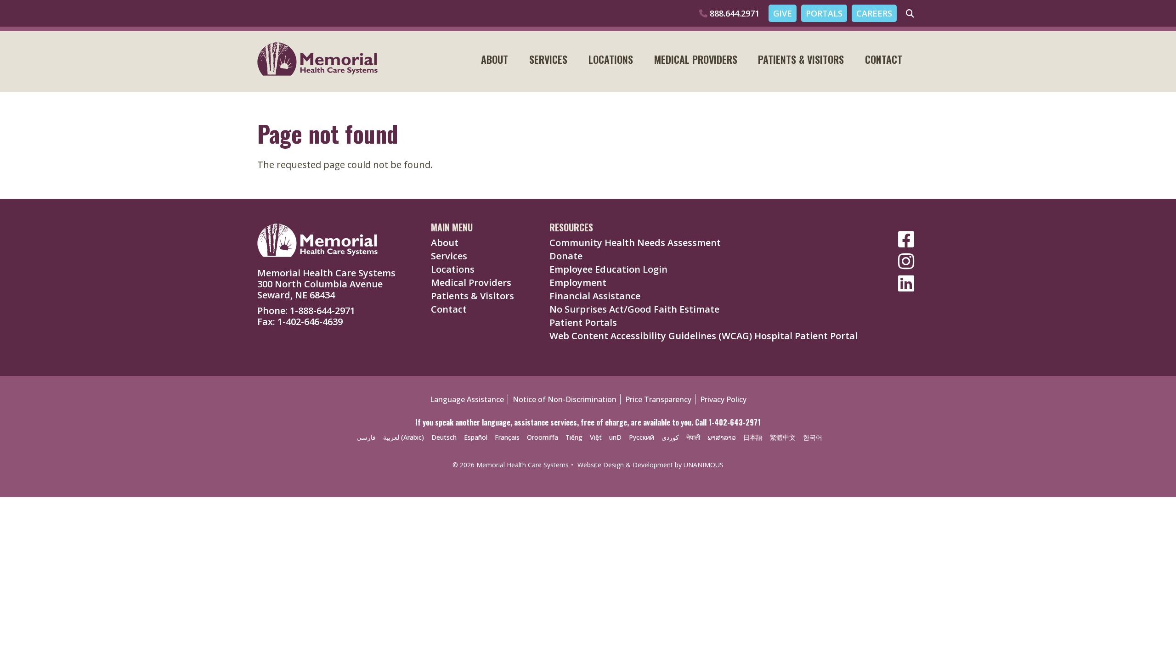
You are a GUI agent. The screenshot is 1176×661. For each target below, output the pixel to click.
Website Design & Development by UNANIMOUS (650, 464)
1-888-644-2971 (322, 310)
